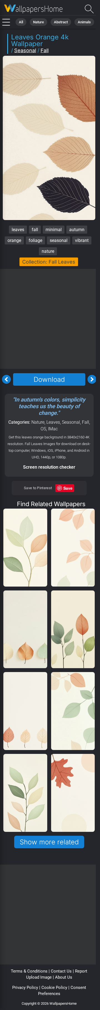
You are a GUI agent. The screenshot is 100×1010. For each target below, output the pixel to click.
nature (48, 251)
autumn (76, 229)
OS (43, 428)
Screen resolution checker (49, 467)
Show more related (49, 842)
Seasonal (25, 50)
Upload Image (39, 977)
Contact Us (61, 971)
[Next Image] (92, 379)
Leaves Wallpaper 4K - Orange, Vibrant (33, 9)
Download (49, 379)
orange (14, 240)
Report (81, 971)
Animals (84, 22)
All (21, 22)
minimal (54, 229)
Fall (45, 50)
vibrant (82, 240)
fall (35, 229)
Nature (38, 22)
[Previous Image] (6, 379)
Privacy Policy (25, 987)
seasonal (59, 240)
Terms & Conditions (29, 971)
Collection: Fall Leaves (48, 262)
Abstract (61, 22)
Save (67, 488)
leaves (18, 229)
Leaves (53, 422)
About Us (63, 977)
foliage (35, 240)
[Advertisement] (50, 319)
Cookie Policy (54, 987)
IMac (53, 428)
